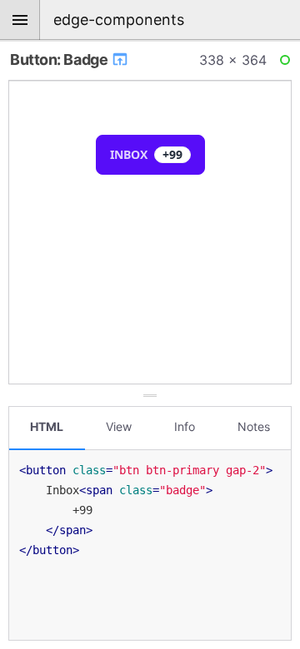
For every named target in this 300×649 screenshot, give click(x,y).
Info (184, 426)
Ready (287, 63)
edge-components (118, 19)
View (119, 426)
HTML (46, 426)
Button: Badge (60, 59)
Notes (254, 426)
